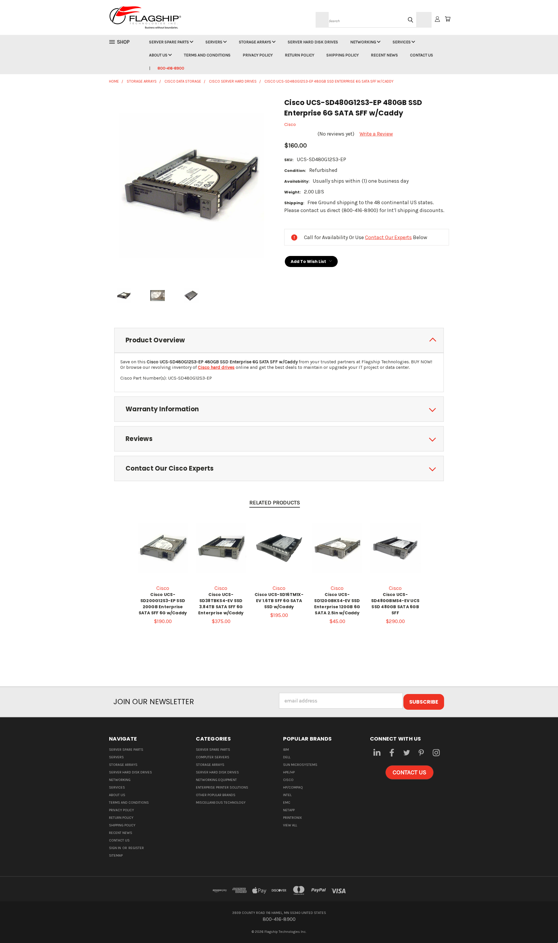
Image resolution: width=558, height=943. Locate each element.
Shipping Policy (342, 55)
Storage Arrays (255, 42)
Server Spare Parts (169, 42)
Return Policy (299, 55)
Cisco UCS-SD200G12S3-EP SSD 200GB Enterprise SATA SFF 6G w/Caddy (163, 604)
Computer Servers (212, 757)
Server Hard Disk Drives (313, 42)
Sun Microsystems (300, 765)
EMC (286, 802)
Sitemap (116, 855)
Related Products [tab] (274, 502)
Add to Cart (163, 554)
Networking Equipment (216, 780)
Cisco (288, 780)
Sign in (115, 848)
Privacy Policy (258, 55)
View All (290, 825)
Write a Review (376, 134)
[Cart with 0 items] (447, 19)
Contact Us (421, 55)
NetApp (289, 810)
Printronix (292, 818)
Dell (286, 757)
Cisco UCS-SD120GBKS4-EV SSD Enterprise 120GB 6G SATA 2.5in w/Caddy (337, 604)
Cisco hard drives (216, 367)
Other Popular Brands (215, 795)
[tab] (279, 340)
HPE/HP (289, 772)
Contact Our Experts (388, 237)
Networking (363, 42)
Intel (287, 795)
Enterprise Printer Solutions (222, 787)
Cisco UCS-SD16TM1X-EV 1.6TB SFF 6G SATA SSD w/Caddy (279, 601)
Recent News (384, 55)
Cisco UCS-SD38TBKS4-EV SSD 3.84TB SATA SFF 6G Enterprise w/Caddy (221, 604)
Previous (541, 925)
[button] (409, 772)
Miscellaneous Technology (221, 802)
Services (402, 42)
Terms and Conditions (207, 55)
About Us (158, 55)
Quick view (162, 541)
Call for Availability (221, 554)
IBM (286, 750)
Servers (214, 42)
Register (136, 848)
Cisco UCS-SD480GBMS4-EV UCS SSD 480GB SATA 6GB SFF (395, 604)
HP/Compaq (293, 787)
